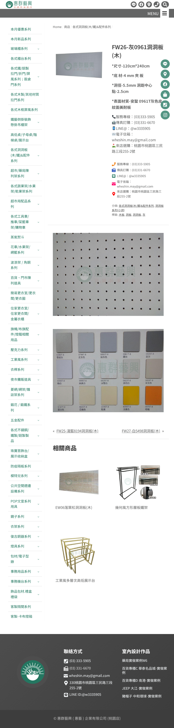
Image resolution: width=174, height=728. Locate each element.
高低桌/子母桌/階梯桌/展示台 (24, 137)
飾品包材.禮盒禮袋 (21, 594)
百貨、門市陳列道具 (21, 280)
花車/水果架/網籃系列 (20, 249)
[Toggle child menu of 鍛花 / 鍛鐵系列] (38, 407)
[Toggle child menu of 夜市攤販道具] (38, 379)
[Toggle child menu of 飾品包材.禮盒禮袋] (38, 594)
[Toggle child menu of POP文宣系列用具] (38, 503)
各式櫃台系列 (21, 58)
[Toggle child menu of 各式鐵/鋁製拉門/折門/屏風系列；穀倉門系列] (38, 76)
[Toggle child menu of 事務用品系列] (38, 571)
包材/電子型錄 (20, 558)
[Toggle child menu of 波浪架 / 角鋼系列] (38, 265)
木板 (121, 215)
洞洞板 (137, 215)
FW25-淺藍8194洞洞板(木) (77, 430)
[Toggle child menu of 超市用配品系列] (38, 203)
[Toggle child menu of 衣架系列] (38, 526)
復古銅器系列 (21, 536)
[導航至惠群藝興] (149, 4)
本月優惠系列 (21, 29)
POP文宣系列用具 (21, 503)
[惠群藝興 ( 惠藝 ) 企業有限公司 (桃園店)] (33, 672)
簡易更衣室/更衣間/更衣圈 (23, 295)
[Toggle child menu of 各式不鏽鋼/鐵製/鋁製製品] (38, 435)
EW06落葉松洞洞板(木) (73, 507)
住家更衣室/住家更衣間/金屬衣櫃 (20, 313)
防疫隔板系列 (21, 466)
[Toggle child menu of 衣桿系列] (38, 369)
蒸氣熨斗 (17, 236)
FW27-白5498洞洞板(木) (141, 430)
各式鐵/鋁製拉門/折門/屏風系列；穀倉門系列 (21, 76)
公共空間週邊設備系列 (21, 488)
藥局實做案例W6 (134, 660)
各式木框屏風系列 (24, 109)
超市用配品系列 (21, 203)
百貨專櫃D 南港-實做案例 (141, 680)
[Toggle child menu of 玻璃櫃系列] (38, 48)
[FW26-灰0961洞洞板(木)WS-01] (79, 65)
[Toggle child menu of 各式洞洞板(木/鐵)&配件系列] (38, 155)
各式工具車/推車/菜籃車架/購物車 (20, 222)
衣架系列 (17, 526)
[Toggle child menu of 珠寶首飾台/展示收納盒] (38, 453)
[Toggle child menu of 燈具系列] (38, 546)
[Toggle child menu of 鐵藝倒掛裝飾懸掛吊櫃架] (38, 122)
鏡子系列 (17, 516)
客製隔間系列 (21, 606)
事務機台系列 (21, 581)
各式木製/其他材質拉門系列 (25, 97)
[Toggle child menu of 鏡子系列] (38, 516)
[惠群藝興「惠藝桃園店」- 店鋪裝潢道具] (134, 4)
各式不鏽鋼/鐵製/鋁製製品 (20, 435)
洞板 (128, 215)
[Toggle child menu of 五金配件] (38, 420)
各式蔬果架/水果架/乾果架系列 (23, 188)
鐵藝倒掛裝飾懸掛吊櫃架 (21, 122)
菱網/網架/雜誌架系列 (20, 392)
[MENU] (164, 13)
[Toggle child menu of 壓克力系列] (38, 349)
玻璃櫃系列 (19, 48)
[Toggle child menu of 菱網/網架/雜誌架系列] (38, 392)
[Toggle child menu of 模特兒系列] (38, 476)
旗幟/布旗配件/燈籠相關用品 (20, 334)
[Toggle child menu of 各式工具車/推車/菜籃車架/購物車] (38, 222)
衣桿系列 (17, 369)
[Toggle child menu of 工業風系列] (38, 359)
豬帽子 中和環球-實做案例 (141, 696)
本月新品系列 (21, 38)
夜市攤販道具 (21, 379)
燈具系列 (17, 546)
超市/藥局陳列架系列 (20, 173)
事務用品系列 (21, 571)
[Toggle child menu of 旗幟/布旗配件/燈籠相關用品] (38, 334)
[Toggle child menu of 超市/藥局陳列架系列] (38, 173)
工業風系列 (19, 359)
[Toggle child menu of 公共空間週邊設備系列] (38, 488)
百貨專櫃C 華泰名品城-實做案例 (144, 670)
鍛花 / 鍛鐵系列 (21, 407)
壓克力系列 (19, 349)
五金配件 (17, 420)
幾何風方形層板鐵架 (131, 507)
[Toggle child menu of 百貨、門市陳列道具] (38, 280)
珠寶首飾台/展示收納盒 (20, 453)
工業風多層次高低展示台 (75, 580)
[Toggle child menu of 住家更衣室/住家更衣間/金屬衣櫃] (38, 313)
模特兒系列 (19, 475)
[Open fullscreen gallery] (100, 87)
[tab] (79, 87)
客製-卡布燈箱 (21, 616)
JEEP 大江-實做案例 (137, 688)
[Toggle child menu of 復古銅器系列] (38, 536)
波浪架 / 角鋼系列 (21, 265)
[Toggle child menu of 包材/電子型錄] (38, 558)
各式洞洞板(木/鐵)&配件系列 (20, 155)
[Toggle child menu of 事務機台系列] (38, 581)
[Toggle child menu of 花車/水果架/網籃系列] (38, 249)
